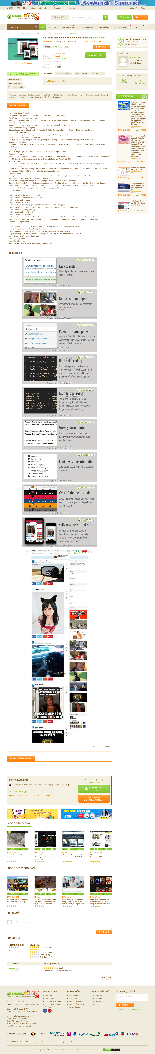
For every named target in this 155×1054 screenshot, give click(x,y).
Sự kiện (72, 8)
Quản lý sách (63, 1042)
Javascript (68, 897)
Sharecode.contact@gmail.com (37, 8)
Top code (52, 27)
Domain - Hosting (122, 27)
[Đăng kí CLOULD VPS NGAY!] (77, 3)
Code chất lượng (68, 27)
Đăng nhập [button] (134, 8)
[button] (94, 789)
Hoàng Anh (13, 968)
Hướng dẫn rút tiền (76, 1004)
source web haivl (14, 83)
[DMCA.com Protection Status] (111, 1050)
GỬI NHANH (125, 1005)
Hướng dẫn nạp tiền (77, 1001)
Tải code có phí (81, 73)
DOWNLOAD (96, 55)
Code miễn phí (104, 27)
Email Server (98, 1001)
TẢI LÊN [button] (142, 17)
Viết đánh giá (70, 42)
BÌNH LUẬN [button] (104, 932)
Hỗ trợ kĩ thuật (97, 73)
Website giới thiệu (49, 1042)
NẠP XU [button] (125, 17)
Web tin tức (74, 1042)
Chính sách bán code (53, 1001)
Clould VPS (97, 998)
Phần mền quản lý (33, 1042)
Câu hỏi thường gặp (52, 1004)
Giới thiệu (48, 995)
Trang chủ (10, 33)
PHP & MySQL (60, 53)
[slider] (48, 41)
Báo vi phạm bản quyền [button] (42, 795)
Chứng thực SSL (99, 1004)
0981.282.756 (14, 8)
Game (21, 1042)
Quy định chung (51, 998)
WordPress (40, 852)
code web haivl (14, 79)
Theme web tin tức (15, 87)
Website (57, 56)
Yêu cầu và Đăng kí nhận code (129, 1009)
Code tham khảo (86, 27)
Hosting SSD (98, 995)
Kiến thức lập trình (59, 8)
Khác (38, 897)
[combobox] (60, 16)
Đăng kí (144, 8)
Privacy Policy (67, 1050)
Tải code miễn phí (64, 73)
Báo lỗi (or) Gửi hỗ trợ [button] (19, 795)
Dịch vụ (139, 27)
